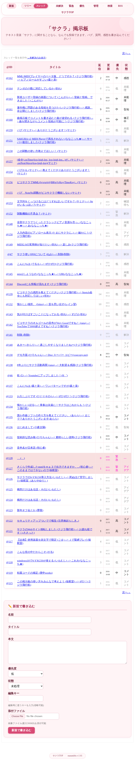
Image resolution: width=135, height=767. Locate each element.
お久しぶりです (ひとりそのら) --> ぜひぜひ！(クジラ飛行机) (53, 396)
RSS (120, 5)
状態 (11, 680)
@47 (10, 254)
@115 (9, 583)
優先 (81, 5)
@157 (9, 161)
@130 (9, 355)
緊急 (71, 5)
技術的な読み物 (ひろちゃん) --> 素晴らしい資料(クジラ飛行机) (54, 437)
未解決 (59, 5)
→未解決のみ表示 (36, 58)
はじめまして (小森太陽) (31, 427)
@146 (9, 264)
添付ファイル (16, 710)
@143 (9, 314)
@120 (9, 552)
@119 (9, 572)
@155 (9, 192)
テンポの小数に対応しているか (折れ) (39, 88)
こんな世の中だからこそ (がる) (35, 552)
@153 (9, 203)
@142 (9, 324)
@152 (9, 213)
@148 (9, 224)
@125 (9, 489)
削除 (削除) (23, 334)
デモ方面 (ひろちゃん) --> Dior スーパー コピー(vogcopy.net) (52, 355)
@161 (9, 109)
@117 (9, 541)
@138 (9, 365)
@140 (9, 344)
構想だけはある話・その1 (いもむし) (38, 499)
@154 (9, 172)
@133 (9, 396)
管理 (96, 5)
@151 (9, 140)
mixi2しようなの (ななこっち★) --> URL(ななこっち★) (49, 274)
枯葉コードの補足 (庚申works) (35, 572)
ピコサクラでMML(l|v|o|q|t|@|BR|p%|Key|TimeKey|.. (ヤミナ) (52, 182)
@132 (9, 304)
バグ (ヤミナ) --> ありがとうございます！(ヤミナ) (46, 130)
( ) (21, 458)
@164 (9, 88)
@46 (10, 375)
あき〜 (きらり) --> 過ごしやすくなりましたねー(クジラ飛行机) (54, 344)
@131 (9, 437)
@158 (9, 151)
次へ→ (126, 53)
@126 (9, 479)
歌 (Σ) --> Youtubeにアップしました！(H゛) (42, 375)
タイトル (13, 626)
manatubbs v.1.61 (75, 755)
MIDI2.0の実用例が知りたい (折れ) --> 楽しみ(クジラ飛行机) (52, 244)
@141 (9, 334)
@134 (9, 406)
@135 (9, 417)
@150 (9, 234)
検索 (110, 5)
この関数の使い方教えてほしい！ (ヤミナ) (42, 151)
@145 (9, 274)
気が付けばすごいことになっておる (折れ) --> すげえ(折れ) (51, 314)
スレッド (40, 5)
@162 (9, 78)
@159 (9, 130)
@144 (9, 284)
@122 (9, 520)
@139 (9, 294)
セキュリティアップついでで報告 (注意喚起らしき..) (48, 520)
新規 (11, 5)
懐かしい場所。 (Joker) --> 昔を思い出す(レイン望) (47, 304)
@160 (9, 119)
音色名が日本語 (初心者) (31, 447)
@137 (9, 385)
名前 (11, 614)
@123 (9, 510)
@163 (9, 99)
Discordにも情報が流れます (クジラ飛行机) (42, 284)
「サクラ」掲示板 (67, 28)
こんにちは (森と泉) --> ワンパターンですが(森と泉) (48, 385)
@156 (9, 182)
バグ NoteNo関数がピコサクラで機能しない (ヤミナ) (49, 192)
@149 (9, 244)
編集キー (13, 693)
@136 (9, 427)
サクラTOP (67, 12)
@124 (9, 499)
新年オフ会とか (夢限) (30, 510)
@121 (9, 531)
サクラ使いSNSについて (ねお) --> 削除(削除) (43, 254)
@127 (9, 468)
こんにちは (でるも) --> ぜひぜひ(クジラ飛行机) (45, 264)
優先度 (12, 668)
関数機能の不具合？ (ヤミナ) (34, 213)
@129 (9, 447)
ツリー (27, 5)
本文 (11, 638)
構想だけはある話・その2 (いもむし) (38, 489)
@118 (9, 562)
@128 (9, 458)
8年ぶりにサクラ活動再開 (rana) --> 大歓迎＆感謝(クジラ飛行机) (55, 365)
